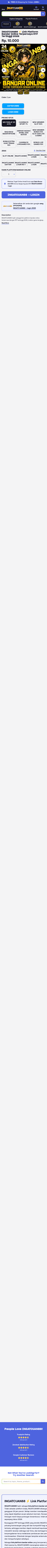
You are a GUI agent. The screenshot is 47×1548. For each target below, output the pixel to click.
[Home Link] (15, 8)
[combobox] (21, 14)
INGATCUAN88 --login (23, 194)
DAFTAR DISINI (13, 106)
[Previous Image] (4, 70)
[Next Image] (43, 70)
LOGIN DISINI (13, 112)
